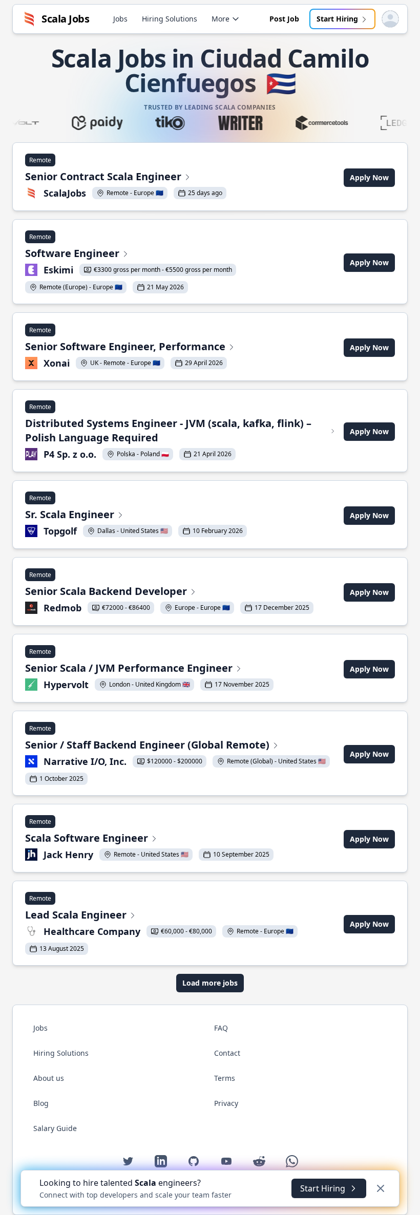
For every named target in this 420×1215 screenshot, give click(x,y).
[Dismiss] (380, 1188)
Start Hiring (337, 19)
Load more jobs (210, 983)
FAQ (221, 1028)
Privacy (226, 1103)
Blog (41, 1103)
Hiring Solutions (169, 19)
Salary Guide (55, 1128)
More (220, 19)
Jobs (120, 19)
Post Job (284, 19)
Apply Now (369, 177)
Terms (224, 1078)
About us (48, 1078)
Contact (227, 1053)
